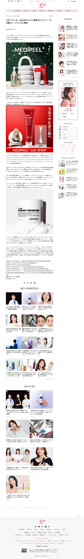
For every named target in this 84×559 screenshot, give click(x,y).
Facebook (65, 137)
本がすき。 (31, 543)
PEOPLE (42, 11)
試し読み (72, 113)
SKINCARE (17, 11)
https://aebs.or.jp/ (55, 551)
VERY (22, 541)
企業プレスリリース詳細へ (13, 276)
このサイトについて (19, 534)
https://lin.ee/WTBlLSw (24, 265)
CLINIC (67, 11)
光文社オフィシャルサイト (64, 534)
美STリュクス (52, 1)
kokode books (52, 543)
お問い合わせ (35, 534)
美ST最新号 (38, 1)
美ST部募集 (73, 1)
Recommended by (47, 378)
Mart (30, 541)
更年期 (44, 532)
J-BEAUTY (32, 1)
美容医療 (39, 532)
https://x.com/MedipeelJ (29, 263)
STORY (26, 541)
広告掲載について (43, 534)
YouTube (65, 129)
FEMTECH (50, 11)
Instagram (65, 126)
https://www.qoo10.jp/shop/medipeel (33, 267)
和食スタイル (42, 541)
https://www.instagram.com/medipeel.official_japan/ (36, 261)
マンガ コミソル (24, 543)
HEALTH (59, 11)
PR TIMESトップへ (11, 278)
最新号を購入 (64, 113)
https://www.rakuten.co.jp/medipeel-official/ (36, 269)
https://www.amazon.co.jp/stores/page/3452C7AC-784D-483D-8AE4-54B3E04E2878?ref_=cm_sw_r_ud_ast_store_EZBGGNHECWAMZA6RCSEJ (29, 272)
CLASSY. (17, 541)
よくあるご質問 (28, 534)
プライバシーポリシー (52, 534)
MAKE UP (26, 11)
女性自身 (49, 541)
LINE (64, 135)
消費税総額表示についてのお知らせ (42, 546)
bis (37, 541)
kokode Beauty (45, 543)
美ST (34, 541)
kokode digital (60, 543)
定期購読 (64, 116)
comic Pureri (68, 541)
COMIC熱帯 (62, 541)
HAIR (34, 11)
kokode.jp (38, 543)
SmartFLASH (55, 541)
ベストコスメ (44, 1)
